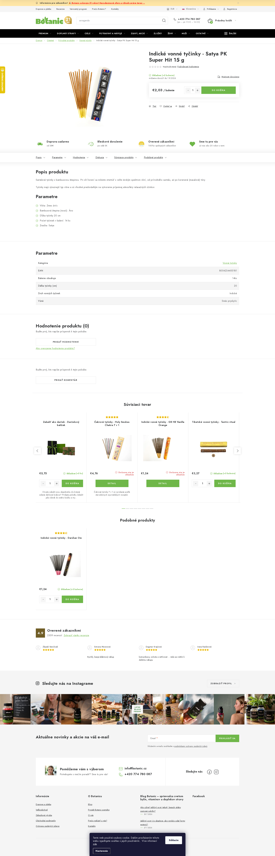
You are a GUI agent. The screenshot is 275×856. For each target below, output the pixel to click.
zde (95, 844)
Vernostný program (78, 9)
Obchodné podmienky (46, 820)
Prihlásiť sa (227, 738)
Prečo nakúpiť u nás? (97, 820)
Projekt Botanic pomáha (98, 809)
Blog (90, 804)
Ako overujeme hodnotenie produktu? (55, 348)
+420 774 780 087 (188, 19)
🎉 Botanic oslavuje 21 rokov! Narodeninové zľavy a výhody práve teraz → (107, 3)
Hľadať (164, 20)
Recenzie (60, 9)
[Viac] (230, 33)
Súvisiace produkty (123, 157)
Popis (39, 157)
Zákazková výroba (44, 815)
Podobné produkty (153, 157)
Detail (112, 483)
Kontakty (115, 9)
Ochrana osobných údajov (48, 826)
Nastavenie (102, 851)
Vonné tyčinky (230, 263)
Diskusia (100, 157)
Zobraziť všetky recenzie (76, 635)
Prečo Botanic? (99, 9)
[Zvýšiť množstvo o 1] (197, 90)
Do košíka (218, 90)
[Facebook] (209, 772)
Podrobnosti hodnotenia (188, 66)
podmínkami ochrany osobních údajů (190, 746)
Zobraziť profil (221, 683)
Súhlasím (173, 840)
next (237, 450)
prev (37, 450)
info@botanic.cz (136, 768)
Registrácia (232, 9)
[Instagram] (216, 772)
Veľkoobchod (42, 809)
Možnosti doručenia (230, 76)
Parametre (57, 157)
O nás (91, 815)
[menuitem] (45, 33)
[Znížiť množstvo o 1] (188, 90)
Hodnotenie (79, 157)
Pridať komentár (65, 380)
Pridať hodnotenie (66, 341)
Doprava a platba (43, 9)
